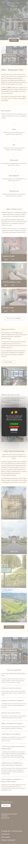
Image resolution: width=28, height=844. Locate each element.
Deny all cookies (14, 426)
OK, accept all (14, 424)
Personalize (14, 429)
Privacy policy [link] (14, 432)
